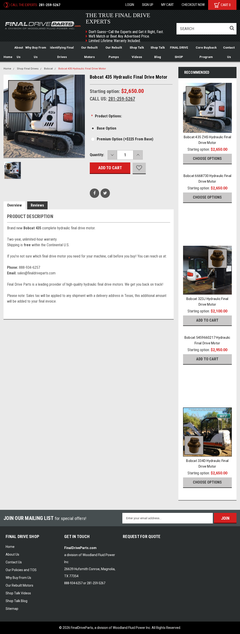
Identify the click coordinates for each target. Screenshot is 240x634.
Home (8, 57)
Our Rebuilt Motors (89, 52)
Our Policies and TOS (21, 570)
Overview (14, 205)
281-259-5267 (49, 5)
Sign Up (147, 5)
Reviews (37, 205)
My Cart (167, 5)
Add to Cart (207, 320)
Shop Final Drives (27, 68)
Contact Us (229, 52)
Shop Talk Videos (137, 52)
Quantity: (97, 155)
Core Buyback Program (206, 52)
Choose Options (207, 158)
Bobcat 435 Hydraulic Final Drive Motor (82, 68)
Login (129, 5)
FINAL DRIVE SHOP (179, 52)
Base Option (106, 128)
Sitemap (12, 609)
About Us (18, 52)
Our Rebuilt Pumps (113, 52)
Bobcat (48, 68)
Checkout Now (193, 5)
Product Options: (106, 116)
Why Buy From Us (35, 52)
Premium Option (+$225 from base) (125, 139)
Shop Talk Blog (157, 52)
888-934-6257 (73, 583)
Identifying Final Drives (62, 52)
